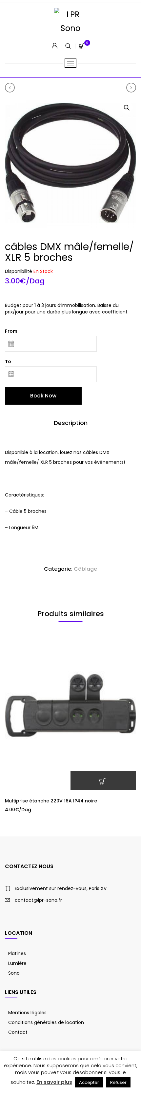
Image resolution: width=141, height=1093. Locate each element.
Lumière (17, 963)
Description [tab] (71, 423)
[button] (126, 107)
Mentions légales (27, 1012)
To (8, 361)
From (11, 331)
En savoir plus (54, 1082)
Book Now (43, 395)
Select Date (103, 780)
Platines (17, 953)
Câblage (85, 569)
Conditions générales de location (46, 1022)
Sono (14, 973)
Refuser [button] (118, 1082)
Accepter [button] (89, 1082)
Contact (18, 1032)
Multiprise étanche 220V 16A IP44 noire (51, 801)
